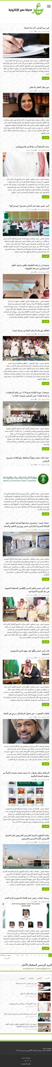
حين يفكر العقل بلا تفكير (39, 87)
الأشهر (39, 978)
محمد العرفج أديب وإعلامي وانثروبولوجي (32, 146)
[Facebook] (28, 1060)
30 (17, 955)
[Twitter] (26, 1060)
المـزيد (45, 78)
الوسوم (22, 978)
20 (22, 955)
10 (27, 955)
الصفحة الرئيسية (30, 150)
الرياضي (33, 901)
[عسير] (26, 9)
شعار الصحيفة (26, 1064)
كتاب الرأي (32, 31)
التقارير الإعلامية (30, 334)
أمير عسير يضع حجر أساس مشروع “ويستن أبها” (29, 206)
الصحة (33, 779)
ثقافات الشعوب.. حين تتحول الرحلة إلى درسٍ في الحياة (26, 713)
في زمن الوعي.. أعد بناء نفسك (36, 28)
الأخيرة (47, 978)
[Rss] (30, 1060)
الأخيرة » (7, 958)
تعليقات (31, 978)
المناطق (33, 272)
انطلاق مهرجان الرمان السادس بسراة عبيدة (31, 330)
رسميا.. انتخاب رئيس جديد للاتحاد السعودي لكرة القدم (27, 898)
